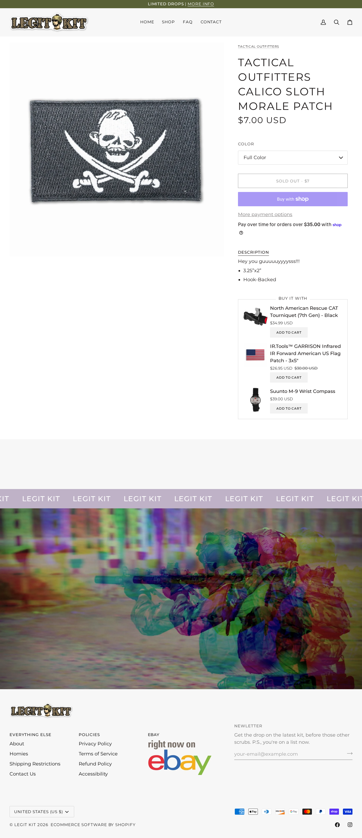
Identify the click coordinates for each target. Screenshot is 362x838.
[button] (168, 22)
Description (253, 252)
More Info (201, 3)
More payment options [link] (265, 214)
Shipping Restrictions (35, 764)
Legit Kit (25, 824)
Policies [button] (89, 734)
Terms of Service (98, 754)
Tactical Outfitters (258, 46)
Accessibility (93, 774)
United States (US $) (38, 811)
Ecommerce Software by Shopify (93, 824)
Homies (19, 754)
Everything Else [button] (30, 734)
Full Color (255, 157)
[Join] (348, 753)
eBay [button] (154, 734)
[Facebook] (337, 824)
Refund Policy (95, 764)
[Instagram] (350, 824)
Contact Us (23, 774)
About (17, 744)
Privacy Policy (95, 744)
